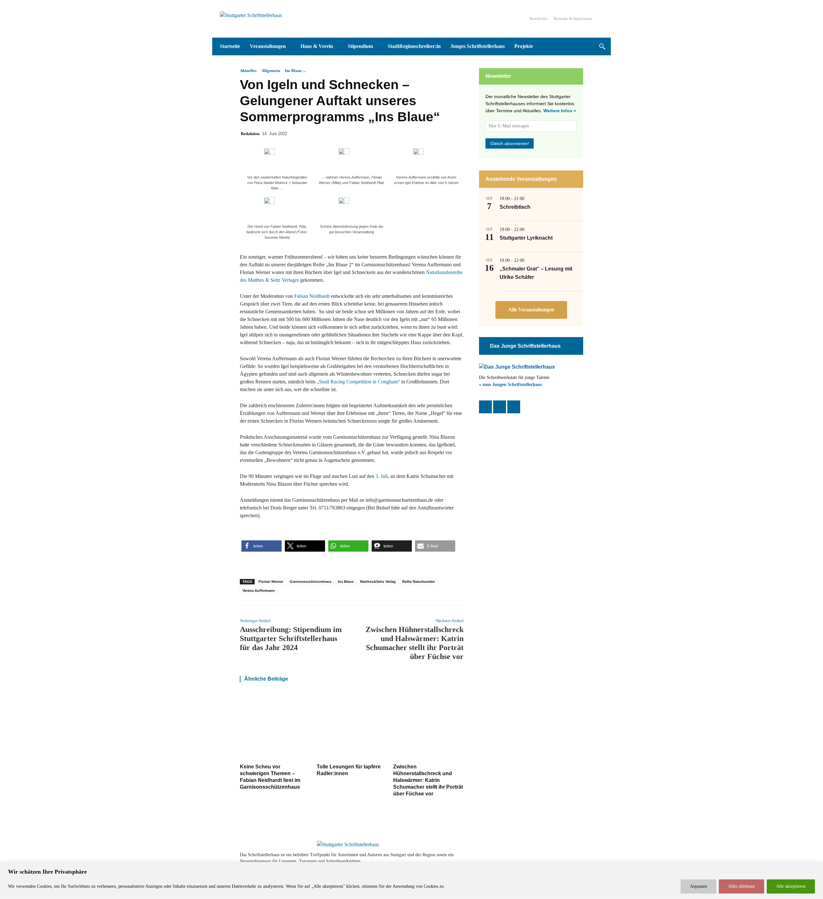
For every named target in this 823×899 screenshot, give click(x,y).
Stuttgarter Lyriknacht (526, 238)
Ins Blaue (346, 581)
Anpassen (698, 886)
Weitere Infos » (559, 110)
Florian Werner (270, 581)
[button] (602, 46)
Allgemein (270, 70)
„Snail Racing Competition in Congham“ (358, 381)
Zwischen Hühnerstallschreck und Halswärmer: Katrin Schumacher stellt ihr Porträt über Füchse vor (428, 780)
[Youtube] (560, 858)
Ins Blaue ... (295, 70)
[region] (411, 880)
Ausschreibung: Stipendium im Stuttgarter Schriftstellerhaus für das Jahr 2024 (291, 638)
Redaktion (250, 133)
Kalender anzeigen (531, 310)
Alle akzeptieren (791, 886)
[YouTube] (513, 406)
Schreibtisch (515, 207)
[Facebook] (485, 406)
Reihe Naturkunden (418, 581)
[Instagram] (499, 406)
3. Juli (381, 476)
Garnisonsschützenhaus (310, 581)
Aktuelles (248, 70)
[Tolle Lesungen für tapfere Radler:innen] (352, 726)
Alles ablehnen (741, 886)
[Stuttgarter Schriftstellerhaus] (348, 845)
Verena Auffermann (258, 590)
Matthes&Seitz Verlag (378, 581)
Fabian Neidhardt (312, 296)
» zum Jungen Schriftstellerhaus (510, 384)
